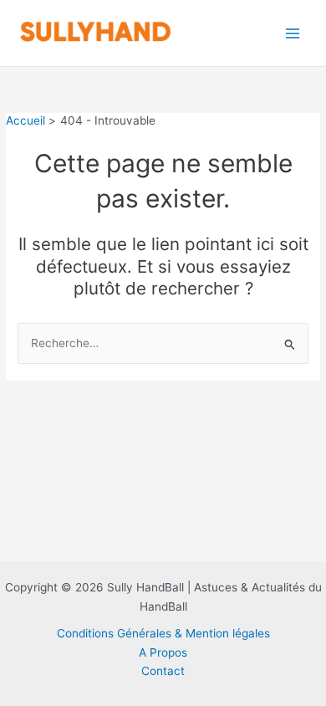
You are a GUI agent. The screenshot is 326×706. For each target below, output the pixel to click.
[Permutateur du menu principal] (293, 33)
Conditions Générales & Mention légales (163, 633)
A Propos (163, 652)
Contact (163, 671)
